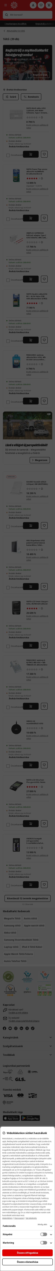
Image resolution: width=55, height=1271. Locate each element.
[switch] (43, 1234)
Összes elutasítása (27, 1261)
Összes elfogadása (27, 1252)
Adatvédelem (7, 1218)
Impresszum (19, 1218)
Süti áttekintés (31, 1218)
